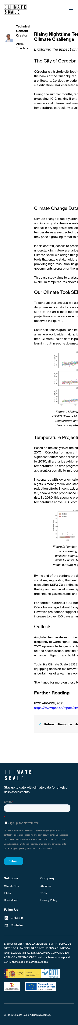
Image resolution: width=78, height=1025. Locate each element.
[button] (70, 9)
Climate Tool (11, 886)
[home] (15, 9)
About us (45, 886)
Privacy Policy (48, 900)
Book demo (11, 900)
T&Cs (43, 893)
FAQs (7, 893)
